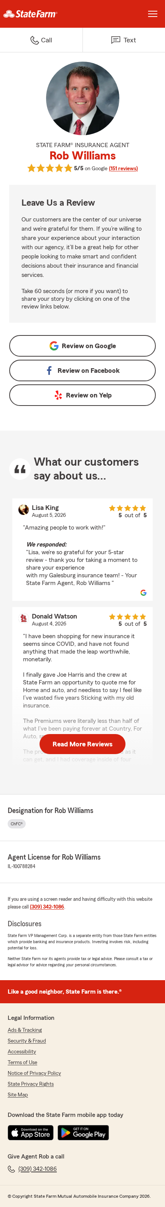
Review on (89, 345)
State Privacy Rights (31, 1084)
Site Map (18, 1095)
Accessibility (22, 1051)
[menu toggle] (153, 14)
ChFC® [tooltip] (17, 823)
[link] (41, 14)
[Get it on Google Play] (83, 1132)
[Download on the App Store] (31, 1132)
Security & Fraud (27, 1041)
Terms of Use (22, 1062)
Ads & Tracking (25, 1030)
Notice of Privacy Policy (34, 1073)
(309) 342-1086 (47, 907)
